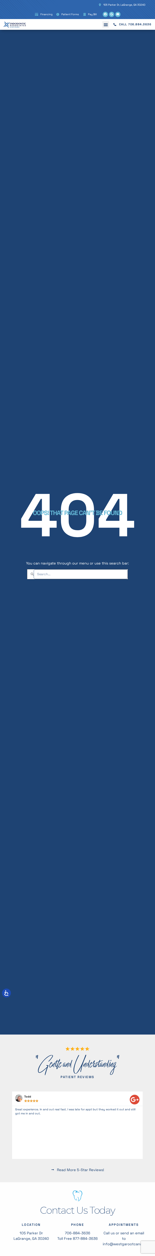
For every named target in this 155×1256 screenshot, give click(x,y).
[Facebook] (105, 14)
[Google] (111, 14)
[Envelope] (117, 14)
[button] (105, 24)
